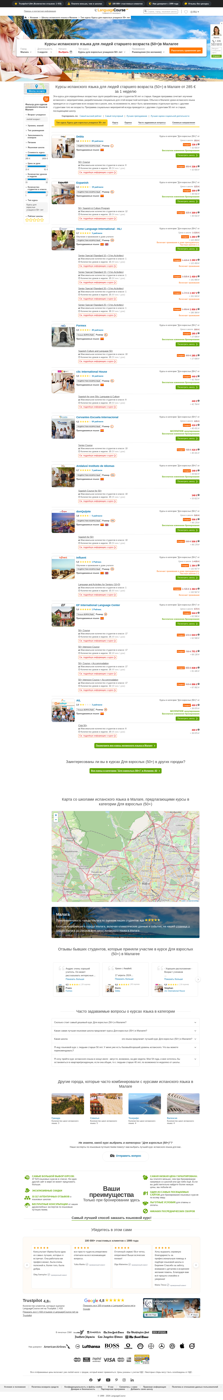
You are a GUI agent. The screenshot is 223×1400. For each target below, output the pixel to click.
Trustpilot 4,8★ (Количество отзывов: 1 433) (40, 4)
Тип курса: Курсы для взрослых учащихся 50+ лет (81, 122)
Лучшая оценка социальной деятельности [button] (170, 116)
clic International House (174, 991)
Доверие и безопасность (83, 1389)
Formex (69, 991)
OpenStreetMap (193, 901)
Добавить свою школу (142, 1389)
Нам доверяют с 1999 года (165, 4)
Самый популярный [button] (114, 116)
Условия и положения (15, 1387)
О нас (110, 1387)
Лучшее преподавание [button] (137, 116)
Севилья (94, 1118)
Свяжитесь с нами (128, 1387)
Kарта (115, 122)
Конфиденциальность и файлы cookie (83, 1387)
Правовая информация (154, 1387)
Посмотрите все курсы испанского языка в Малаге (124, 745)
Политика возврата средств (45, 1387)
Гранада (56, 1118)
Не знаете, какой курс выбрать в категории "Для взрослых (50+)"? (125, 1142)
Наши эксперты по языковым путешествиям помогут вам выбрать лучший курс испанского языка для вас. (125, 1146)
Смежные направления (183, 122)
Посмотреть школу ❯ (187, 155)
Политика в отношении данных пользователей (195, 1387)
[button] (186, 13)
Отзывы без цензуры (198, 4)
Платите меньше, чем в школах (86, 4)
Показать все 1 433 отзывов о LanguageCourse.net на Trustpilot (50, 1314)
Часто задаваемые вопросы (152, 122)
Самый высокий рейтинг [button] (91, 116)
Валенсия (172, 1118)
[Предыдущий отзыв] (27, 1265)
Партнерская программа (113, 1389)
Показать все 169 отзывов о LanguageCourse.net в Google (109, 1307)
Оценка (128, 122)
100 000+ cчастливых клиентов (127, 4)
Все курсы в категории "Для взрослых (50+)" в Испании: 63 (124, 770)
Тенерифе (133, 1118)
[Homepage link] (26, 17)
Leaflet (183, 901)
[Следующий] (198, 979)
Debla (117, 991)
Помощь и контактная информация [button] (40, 11)
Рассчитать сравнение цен (186, 50)
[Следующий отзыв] (196, 1265)
